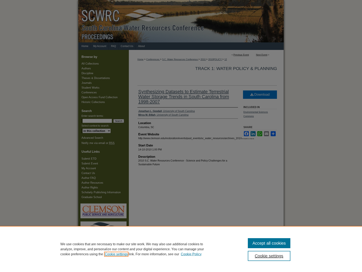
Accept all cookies (269, 243)
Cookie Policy (191, 254)
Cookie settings (116, 254)
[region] (181, 249)
